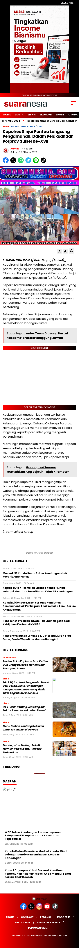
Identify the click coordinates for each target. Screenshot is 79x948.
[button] (59, 251)
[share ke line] (36, 162)
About (10, 917)
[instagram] (39, 908)
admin (14, 148)
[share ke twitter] (14, 162)
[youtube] (47, 908)
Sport (60, 114)
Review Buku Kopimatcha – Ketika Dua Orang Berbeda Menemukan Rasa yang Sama (25, 665)
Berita (19, 114)
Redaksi (45, 917)
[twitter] (31, 908)
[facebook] (23, 908)
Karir (32, 126)
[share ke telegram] (28, 162)
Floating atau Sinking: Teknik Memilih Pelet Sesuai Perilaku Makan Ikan (22, 749)
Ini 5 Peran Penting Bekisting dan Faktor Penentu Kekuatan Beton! (24, 708)
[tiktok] (55, 908)
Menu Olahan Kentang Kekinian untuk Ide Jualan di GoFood (23, 727)
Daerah (24, 126)
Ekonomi (46, 114)
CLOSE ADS (67, 3)
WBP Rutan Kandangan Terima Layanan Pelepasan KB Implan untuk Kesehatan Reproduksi (33, 835)
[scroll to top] (73, 927)
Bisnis (32, 114)
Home (7, 114)
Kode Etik (63, 917)
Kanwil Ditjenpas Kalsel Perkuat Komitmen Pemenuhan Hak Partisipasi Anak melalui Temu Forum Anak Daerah (38, 873)
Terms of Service (48, 922)
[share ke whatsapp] (21, 162)
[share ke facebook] (6, 162)
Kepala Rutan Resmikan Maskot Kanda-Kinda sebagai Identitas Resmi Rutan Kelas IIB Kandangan (36, 854)
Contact (27, 917)
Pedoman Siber (38, 928)
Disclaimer (22, 922)
